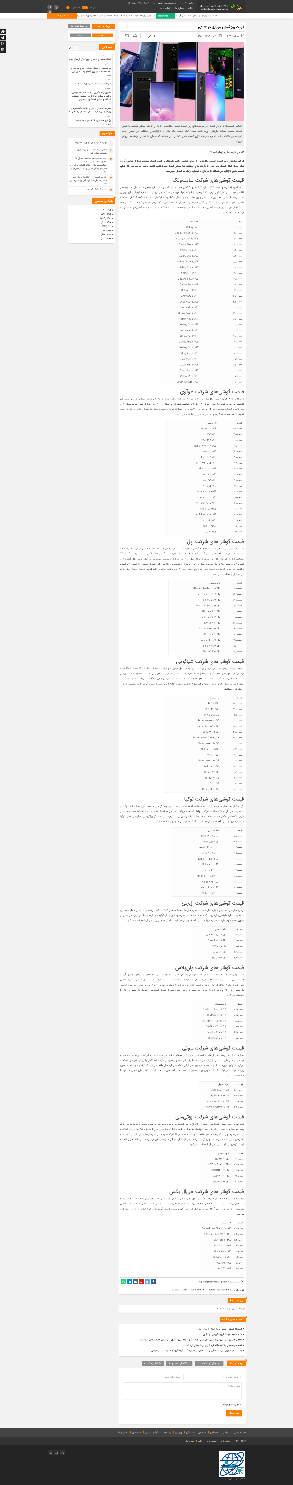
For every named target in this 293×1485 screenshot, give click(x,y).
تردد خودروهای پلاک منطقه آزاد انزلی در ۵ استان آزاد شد (214, 1345)
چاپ (200, 1441)
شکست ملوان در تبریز (96, 189)
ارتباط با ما (165, 8)
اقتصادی (202, 1432)
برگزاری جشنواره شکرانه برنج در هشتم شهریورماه (93, 122)
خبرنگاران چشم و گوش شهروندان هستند (87, 15)
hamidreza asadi (218, 1290)
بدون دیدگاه (178, 1290)
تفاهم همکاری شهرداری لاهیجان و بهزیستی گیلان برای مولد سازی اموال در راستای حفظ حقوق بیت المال (190, 1340)
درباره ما (179, 8)
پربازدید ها (103, 26)
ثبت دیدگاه (233, 1413)
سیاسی (226, 1432)
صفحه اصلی (240, 1432)
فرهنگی (190, 1432)
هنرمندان (136, 1432)
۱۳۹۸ (109, 238)
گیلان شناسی (151, 1432)
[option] (91, 58)
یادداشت (166, 1432)
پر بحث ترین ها (79, 26)
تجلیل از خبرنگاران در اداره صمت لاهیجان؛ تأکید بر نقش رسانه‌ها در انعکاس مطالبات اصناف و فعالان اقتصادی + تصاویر (91, 96)
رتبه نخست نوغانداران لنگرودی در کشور (222, 1334)
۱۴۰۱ (109, 226)
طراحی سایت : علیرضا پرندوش (232, 1478)
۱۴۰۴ (109, 214)
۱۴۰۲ (109, 222)
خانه (190, 8)
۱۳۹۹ (109, 234)
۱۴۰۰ (109, 230)
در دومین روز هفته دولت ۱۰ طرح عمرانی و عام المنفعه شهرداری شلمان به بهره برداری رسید (167, 15)
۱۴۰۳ (109, 218)
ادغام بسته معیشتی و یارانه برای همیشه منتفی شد (92, 151)
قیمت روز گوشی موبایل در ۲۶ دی (221, 27)
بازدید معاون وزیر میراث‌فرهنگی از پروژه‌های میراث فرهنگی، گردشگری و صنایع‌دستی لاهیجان (196, 1351)
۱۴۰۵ (109, 210)
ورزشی (178, 1432)
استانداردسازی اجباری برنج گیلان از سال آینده (219, 1329)
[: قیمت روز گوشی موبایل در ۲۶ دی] (126, 36)
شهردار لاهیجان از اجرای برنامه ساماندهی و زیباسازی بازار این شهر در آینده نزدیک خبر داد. (89, 109)
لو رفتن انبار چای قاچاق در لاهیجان (91, 142)
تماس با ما (123, 1432)
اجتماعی (214, 1432)
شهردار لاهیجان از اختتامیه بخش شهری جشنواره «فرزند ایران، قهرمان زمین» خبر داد (89, 180)
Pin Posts (240, 1441)
